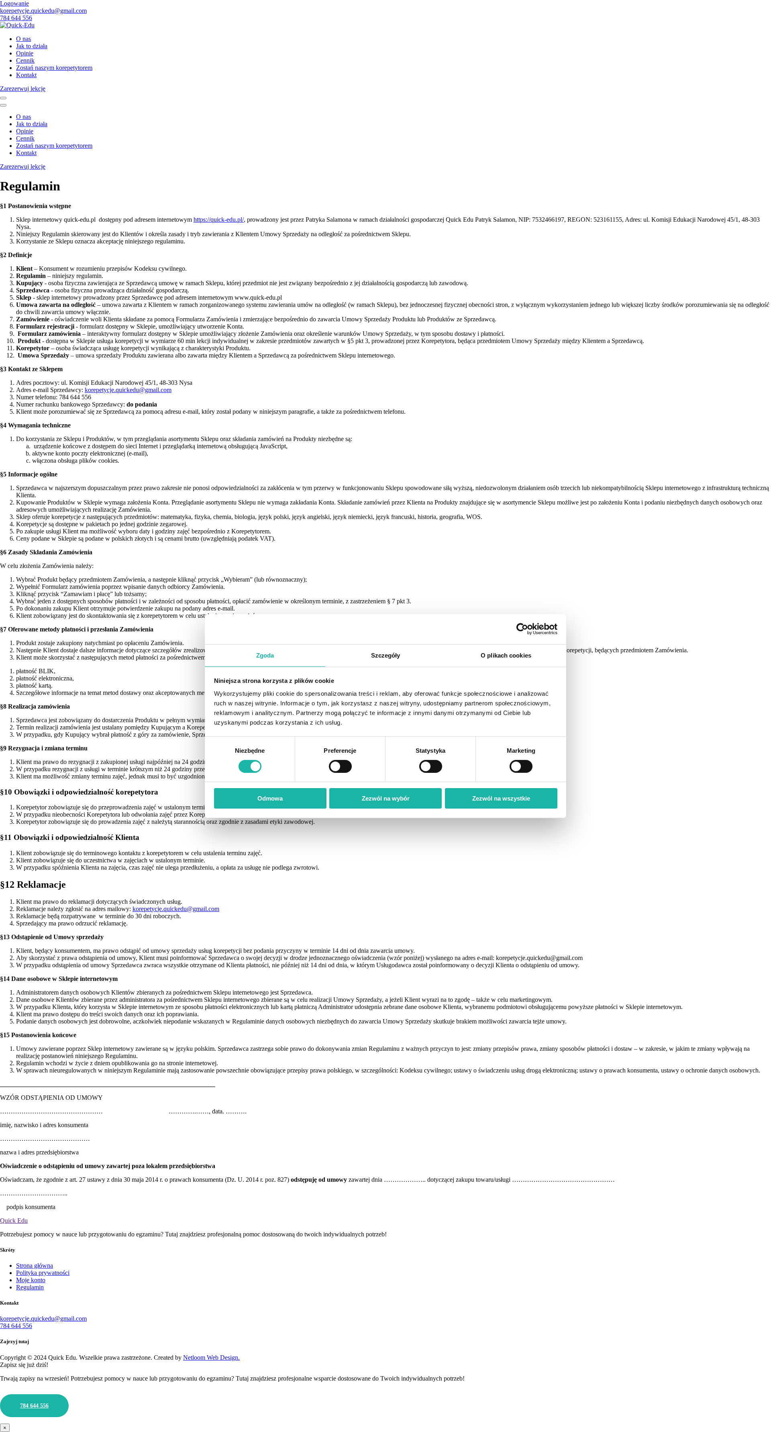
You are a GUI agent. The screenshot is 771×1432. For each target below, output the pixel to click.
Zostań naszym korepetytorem (54, 67)
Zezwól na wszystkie (501, 798)
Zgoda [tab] (265, 655)
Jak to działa (31, 46)
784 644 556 (16, 17)
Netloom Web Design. (211, 1357)
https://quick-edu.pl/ (219, 219)
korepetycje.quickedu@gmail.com (43, 10)
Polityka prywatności (42, 1272)
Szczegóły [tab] (385, 655)
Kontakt (26, 74)
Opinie (24, 53)
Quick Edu (14, 1220)
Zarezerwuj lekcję (22, 88)
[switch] (340, 766)
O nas (23, 38)
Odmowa (270, 798)
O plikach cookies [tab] (506, 655)
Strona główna (34, 1265)
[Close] (3, 105)
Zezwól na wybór (386, 798)
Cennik (25, 60)
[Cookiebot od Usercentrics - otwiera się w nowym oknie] (522, 629)
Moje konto (30, 1280)
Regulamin (30, 1287)
